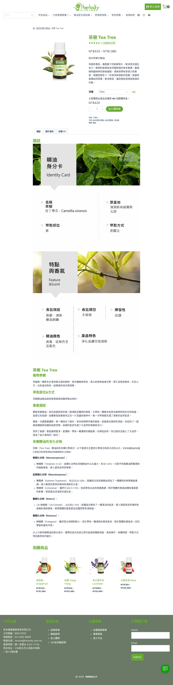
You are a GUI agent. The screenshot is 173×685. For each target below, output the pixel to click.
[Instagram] (144, 15)
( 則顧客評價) (108, 43)
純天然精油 (109, 120)
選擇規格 (125, 596)
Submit (137, 657)
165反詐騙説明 (58, 642)
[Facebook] (138, 15)
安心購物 (55, 638)
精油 (94, 123)
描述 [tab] (38, 131)
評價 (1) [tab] (62, 131)
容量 (91, 91)
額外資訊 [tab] (49, 131)
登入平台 (97, 638)
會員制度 (130, 15)
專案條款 (97, 634)
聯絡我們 (55, 634)
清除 (134, 92)
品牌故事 (55, 630)
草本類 (116, 120)
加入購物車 (114, 109)
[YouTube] (149, 15)
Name (134, 630)
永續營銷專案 (100, 630)
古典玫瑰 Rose (128, 580)
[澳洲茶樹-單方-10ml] (58, 58)
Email (135, 643)
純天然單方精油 (98, 120)
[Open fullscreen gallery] (82, 81)
